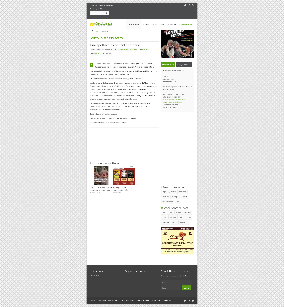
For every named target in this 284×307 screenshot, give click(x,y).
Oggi (163, 212)
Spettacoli (165, 197)
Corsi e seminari (167, 202)
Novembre (183, 222)
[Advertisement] (153, 13)
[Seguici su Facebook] (189, 5)
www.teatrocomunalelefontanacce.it (175, 100)
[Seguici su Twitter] (185, 5)
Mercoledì (187, 212)
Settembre (165, 222)
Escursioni (182, 192)
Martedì (178, 212)
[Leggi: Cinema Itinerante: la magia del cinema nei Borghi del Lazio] (101, 185)
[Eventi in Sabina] (101, 26)
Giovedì (164, 217)
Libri (177, 202)
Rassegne (175, 197)
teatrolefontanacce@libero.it (172, 102)
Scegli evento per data (175, 207)
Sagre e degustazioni (169, 192)
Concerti (184, 197)
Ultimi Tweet (97, 271)
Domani (170, 212)
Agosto (188, 217)
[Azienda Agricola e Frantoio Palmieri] (177, 254)
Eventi (97, 31)
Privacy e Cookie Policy (164, 300)
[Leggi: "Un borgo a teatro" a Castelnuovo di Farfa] (124, 185)
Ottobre (174, 222)
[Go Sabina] (93, 31)
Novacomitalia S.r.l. (114, 300)
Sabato (181, 217)
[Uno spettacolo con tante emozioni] (177, 44)
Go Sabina (93, 300)
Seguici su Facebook (136, 271)
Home (140, 300)
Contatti (153, 300)
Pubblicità (146, 300)
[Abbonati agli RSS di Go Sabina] (193, 5)
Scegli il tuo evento (173, 187)
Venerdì (173, 217)
